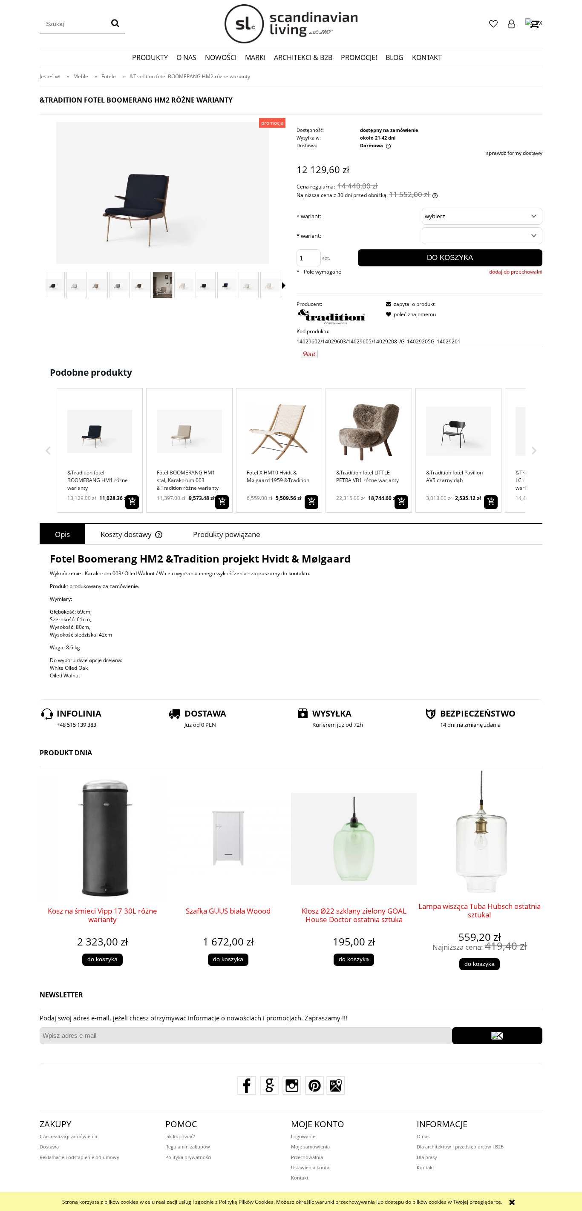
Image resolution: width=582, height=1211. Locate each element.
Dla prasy (427, 1157)
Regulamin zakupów (187, 1146)
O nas (423, 1136)
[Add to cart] (132, 502)
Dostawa (49, 1146)
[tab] (62, 534)
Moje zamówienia (310, 1146)
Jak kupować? (180, 1136)
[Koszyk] (533, 23)
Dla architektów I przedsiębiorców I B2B (460, 1146)
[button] (48, 450)
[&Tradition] (332, 317)
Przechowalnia (307, 1157)
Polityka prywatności (188, 1157)
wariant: (309, 216)
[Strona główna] (291, 23)
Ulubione (493, 23)
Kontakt (299, 1177)
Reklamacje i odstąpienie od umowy (79, 1157)
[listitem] (100, 450)
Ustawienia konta (310, 1167)
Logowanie (511, 23)
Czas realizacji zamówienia (68, 1136)
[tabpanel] (291, 617)
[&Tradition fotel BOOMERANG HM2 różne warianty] (54, 285)
